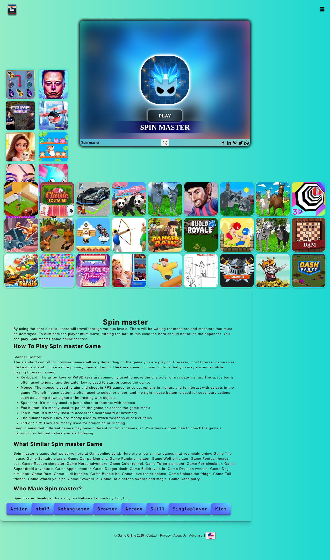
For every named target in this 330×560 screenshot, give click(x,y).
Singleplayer (190, 508)
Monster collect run (53, 178)
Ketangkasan (74, 508)
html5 (43, 508)
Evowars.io (237, 270)
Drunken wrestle (237, 234)
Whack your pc (201, 270)
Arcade (134, 508)
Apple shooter (129, 234)
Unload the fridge (129, 270)
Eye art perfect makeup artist (20, 178)
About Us (180, 535)
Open (322, 9)
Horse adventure (272, 199)
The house (21, 199)
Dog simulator (272, 234)
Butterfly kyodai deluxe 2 (20, 84)
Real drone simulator (53, 115)
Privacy (165, 535)
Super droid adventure (93, 234)
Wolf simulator (165, 199)
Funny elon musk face (53, 84)
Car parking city (93, 199)
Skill (158, 508)
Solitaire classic (57, 199)
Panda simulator (129, 199)
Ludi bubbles (21, 270)
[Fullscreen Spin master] (165, 142)
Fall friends (165, 270)
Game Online (27, 9)
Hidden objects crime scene (20, 115)
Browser (107, 508)
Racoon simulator (237, 199)
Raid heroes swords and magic (272, 270)
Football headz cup (201, 199)
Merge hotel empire (20, 146)
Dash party (308, 270)
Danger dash (165, 234)
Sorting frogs (53, 146)
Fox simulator (57, 234)
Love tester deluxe (93, 270)
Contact (151, 535)
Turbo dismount (21, 234)
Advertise (195, 535)
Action (19, 508)
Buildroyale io (201, 234)
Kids (221, 508)
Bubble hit (57, 270)
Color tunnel (308, 199)
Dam (308, 234)
